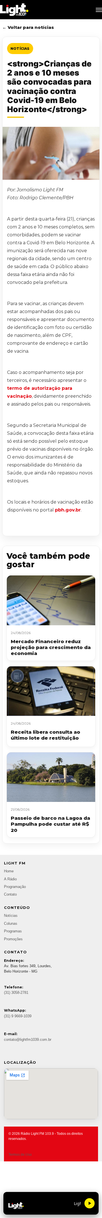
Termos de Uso (20, 1155)
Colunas (10, 924)
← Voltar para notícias (28, 27)
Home (9, 871)
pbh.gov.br (68, 510)
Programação (15, 887)
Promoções (13, 939)
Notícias (20, 48)
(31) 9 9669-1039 (17, 1016)
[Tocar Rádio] (89, 1203)
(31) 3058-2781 (16, 993)
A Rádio (10, 879)
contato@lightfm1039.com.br (27, 1040)
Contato (10, 894)
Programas (13, 931)
